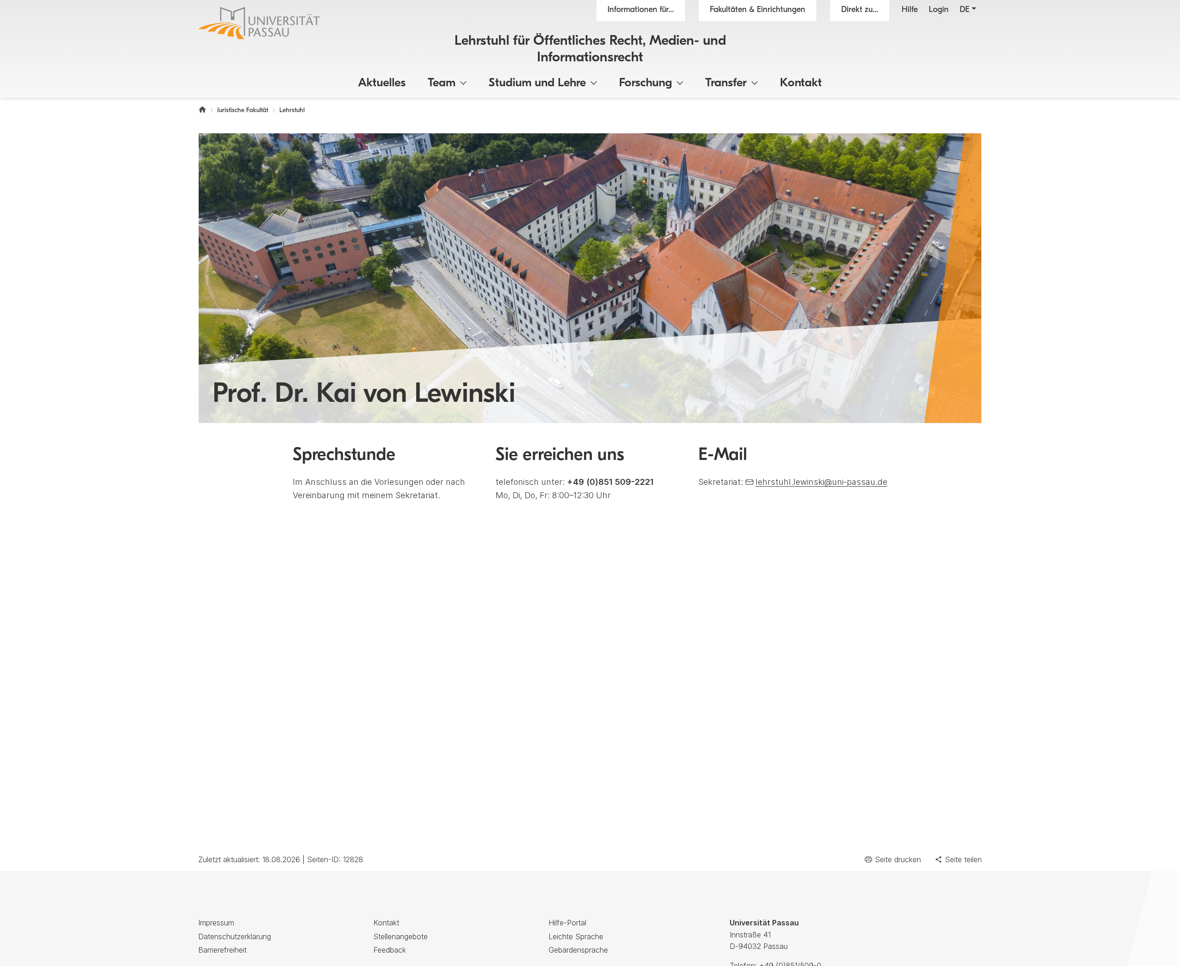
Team (441, 83)
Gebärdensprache (578, 949)
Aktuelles (382, 83)
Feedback (389, 949)
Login (939, 10)
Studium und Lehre (537, 83)
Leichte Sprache (576, 936)
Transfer (726, 83)
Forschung (645, 83)
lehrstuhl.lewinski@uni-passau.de (821, 482)
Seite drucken (898, 859)
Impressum (216, 922)
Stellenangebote (400, 936)
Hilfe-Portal (567, 922)
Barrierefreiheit (222, 949)
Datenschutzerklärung (234, 936)
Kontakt (801, 83)
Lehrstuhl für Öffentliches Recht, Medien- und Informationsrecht (590, 49)
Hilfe (910, 10)
